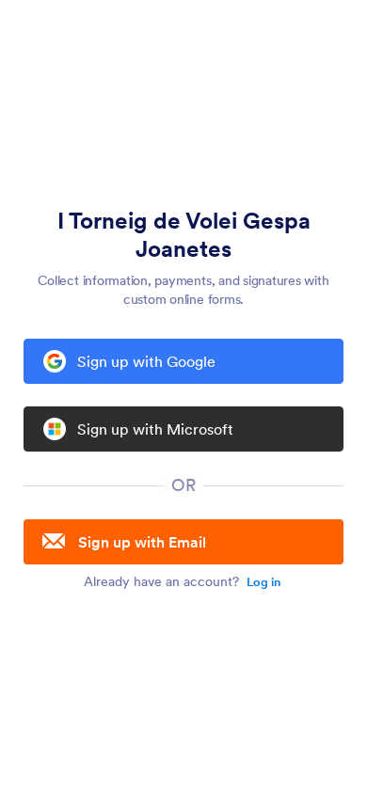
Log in (263, 582)
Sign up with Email (142, 541)
